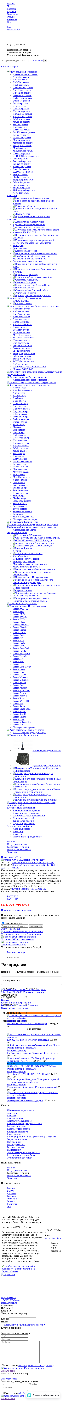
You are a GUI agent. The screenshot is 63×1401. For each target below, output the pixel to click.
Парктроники (14, 1142)
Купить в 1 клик (9, 1002)
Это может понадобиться (19, 1157)
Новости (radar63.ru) (11, 857)
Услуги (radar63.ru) (10, 929)
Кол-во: (5, 1318)
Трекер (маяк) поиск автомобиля (23, 1152)
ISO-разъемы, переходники (20, 1110)
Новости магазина (13, 923)
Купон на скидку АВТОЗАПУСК (29, 888)
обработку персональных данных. (35, 1365)
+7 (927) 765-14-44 (10, 1300)
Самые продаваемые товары (15, 1008)
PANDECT (12, 896)
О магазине (12, 14)
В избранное (7, 1005)
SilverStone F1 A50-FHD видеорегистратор (22, 992)
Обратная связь (8, 1297)
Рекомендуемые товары (19, 849)
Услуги (10, 6)
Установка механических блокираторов (21, 934)
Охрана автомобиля (17, 1139)
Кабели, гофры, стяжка (18, 1128)
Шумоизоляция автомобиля (21, 1155)
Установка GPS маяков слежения (17, 939)
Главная (11, 3)
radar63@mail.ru (53, 1238)
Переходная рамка (16, 1144)
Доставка (11, 9)
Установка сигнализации (13, 944)
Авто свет (12, 1113)
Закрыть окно (36, 60)
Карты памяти (14, 1134)
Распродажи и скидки (18, 847)
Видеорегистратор (16, 1126)
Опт (9, 22)
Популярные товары (17, 844)
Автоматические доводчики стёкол (24, 1123)
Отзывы (11, 17)
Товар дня (12, 852)
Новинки (11, 841)
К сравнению (24, 1002)
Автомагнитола (15, 1118)
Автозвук (11, 1115)
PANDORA (13, 899)
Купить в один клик (34, 1368)
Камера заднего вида (17, 1131)
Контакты (12, 19)
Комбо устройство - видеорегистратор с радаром (31, 1136)
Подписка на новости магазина (17, 910)
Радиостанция (14, 1150)
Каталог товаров (9, 66)
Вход (9, 27)
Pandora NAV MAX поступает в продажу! (33, 862)
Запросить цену (27, 1396)
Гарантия (11, 11)
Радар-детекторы (15, 1147)
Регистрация (13, 29)
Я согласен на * (29, 1365)
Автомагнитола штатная (19, 1121)
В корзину (6, 1000)
